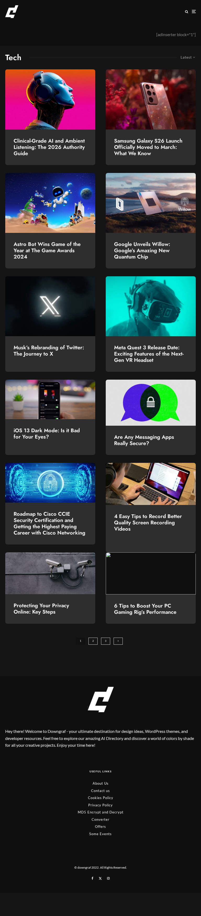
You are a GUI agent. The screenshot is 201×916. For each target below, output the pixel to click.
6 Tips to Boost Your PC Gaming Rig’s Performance (145, 609)
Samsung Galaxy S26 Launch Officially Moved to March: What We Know (148, 147)
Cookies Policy (100, 798)
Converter (100, 819)
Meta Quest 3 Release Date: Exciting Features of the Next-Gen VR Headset (148, 354)
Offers (100, 826)
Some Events (100, 834)
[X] (100, 878)
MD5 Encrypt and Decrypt (101, 812)
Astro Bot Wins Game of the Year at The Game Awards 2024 (47, 250)
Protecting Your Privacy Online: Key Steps (41, 609)
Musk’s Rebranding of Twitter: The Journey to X (49, 351)
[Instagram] (108, 878)
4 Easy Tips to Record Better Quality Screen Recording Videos (148, 522)
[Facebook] (92, 878)
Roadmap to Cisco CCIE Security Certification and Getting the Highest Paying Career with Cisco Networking (49, 523)
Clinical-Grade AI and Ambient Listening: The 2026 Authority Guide (49, 147)
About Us (101, 783)
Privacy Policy (100, 805)
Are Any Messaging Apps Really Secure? (144, 440)
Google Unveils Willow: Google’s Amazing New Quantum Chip (142, 250)
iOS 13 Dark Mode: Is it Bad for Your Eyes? (47, 434)
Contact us (100, 790)
